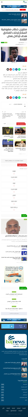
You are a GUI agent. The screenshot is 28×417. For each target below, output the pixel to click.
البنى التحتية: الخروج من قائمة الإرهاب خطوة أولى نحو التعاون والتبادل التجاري (7, 116)
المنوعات (20, 411)
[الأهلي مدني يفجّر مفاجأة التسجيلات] (24, 247)
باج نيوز (16, 414)
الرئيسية (6, 42)
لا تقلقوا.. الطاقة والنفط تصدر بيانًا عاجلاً (14, 309)
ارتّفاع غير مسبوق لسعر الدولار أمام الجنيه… (12, 368)
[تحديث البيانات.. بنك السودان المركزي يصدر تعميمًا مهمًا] (7, 143)
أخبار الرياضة (24, 389)
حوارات (7, 411)
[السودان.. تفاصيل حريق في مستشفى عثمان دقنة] (24, 21)
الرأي (26, 400)
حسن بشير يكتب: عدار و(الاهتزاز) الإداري (16, 236)
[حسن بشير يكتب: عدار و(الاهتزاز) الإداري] (14, 226)
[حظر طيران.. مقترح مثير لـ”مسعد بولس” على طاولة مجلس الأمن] (24, 15)
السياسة (2, 42)
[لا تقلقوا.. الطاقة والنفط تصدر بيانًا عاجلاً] (20, 143)
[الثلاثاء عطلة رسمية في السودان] (7, 131)
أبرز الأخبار (25, 395)
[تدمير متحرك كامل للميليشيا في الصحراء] (20, 131)
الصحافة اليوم (13, 411)
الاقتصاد (8, 408)
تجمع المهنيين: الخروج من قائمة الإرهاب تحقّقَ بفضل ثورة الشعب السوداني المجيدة (20, 116)
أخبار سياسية (23, 127)
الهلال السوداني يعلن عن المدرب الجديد (13, 251)
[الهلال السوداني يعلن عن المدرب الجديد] (24, 253)
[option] (14, 18)
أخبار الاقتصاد (14, 306)
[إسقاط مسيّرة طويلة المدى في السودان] (24, 375)
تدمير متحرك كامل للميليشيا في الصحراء (14, 294)
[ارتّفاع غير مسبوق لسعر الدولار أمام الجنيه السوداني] (24, 370)
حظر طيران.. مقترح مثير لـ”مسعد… (14, 14)
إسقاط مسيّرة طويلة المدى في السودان (12, 374)
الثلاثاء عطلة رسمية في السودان (14, 301)
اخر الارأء (25, 219)
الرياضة (13, 408)
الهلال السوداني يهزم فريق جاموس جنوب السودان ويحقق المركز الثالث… (11, 257)
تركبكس (13, 160)
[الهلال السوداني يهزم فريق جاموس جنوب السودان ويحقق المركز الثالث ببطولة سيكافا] (24, 259)
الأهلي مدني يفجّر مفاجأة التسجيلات (14, 246)
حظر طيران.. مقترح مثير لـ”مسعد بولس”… (12, 362)
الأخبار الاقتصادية (23, 397)
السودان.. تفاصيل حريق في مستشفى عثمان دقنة (11, 19)
